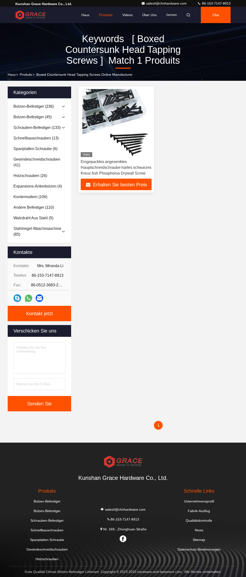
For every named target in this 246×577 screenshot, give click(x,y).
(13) (36, 138)
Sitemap (199, 540)
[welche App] (28, 298)
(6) (35, 149)
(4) (37, 186)
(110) (33, 207)
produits (26, 74)
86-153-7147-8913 (216, 3)
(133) (37, 127)
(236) (33, 106)
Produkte (106, 15)
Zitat (215, 15)
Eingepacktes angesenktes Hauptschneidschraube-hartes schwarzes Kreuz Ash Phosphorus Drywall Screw (116, 167)
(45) (32, 117)
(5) (33, 218)
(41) (36, 162)
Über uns (149, 15)
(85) (37, 231)
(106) (30, 197)
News (199, 530)
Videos (127, 15)
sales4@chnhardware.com (167, 3)
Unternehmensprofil (199, 501)
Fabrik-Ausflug (199, 511)
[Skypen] (17, 298)
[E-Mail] (39, 298)
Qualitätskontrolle (199, 520)
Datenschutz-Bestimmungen (199, 549)
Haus (85, 15)
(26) (30, 176)
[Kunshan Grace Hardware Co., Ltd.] (30, 15)
